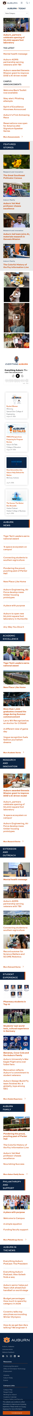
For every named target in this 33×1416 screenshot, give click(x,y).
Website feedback (8, 1352)
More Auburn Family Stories (13, 1174)
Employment (7, 1371)
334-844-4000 (7, 1349)
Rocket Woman (12, 406)
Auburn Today (8, 1378)
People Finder (8, 1392)
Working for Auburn (10, 1395)
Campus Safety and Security (13, 1399)
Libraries (6, 1375)
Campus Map (7, 1390)
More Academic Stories (12, 753)
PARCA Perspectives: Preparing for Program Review (15, 439)
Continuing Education (10, 1366)
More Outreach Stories (12, 967)
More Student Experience (12, 1099)
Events (5, 1380)
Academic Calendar (10, 1397)
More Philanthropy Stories (13, 1240)
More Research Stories (11, 841)
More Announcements (11, 137)
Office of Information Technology (14, 1369)
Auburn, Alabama (8, 1346)
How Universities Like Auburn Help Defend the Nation (15, 472)
